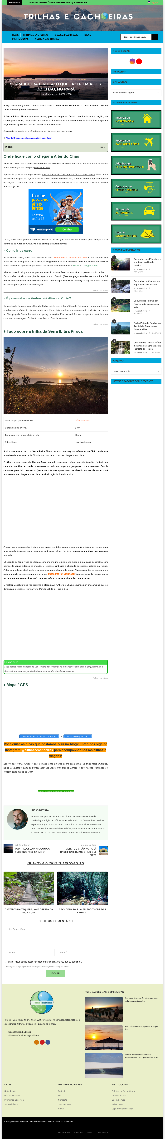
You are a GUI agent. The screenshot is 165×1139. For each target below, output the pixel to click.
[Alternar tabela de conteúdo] (100, 147)
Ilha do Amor (50, 791)
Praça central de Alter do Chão (70, 257)
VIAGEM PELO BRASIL (66, 34)
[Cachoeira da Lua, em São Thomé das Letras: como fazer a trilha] (82, 888)
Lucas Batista (47, 94)
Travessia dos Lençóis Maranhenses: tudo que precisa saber (59, 2)
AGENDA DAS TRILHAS (47, 39)
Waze (76, 265)
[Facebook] (121, 2)
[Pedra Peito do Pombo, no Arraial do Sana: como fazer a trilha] (120, 328)
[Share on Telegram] (67, 798)
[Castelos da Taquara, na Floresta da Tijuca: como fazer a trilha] (29, 888)
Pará (56, 791)
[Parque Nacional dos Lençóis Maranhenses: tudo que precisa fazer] (104, 1065)
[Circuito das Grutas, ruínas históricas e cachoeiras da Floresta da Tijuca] (120, 347)
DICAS (87, 34)
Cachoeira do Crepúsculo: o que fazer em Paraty (147, 283)
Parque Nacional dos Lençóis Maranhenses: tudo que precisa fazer (141, 1056)
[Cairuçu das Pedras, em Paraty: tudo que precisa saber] (120, 305)
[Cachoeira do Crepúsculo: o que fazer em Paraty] (120, 286)
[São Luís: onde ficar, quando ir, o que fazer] (104, 1037)
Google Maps (90, 265)
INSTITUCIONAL (20, 39)
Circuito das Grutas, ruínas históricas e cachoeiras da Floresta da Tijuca (147, 345)
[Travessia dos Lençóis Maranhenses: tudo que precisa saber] (104, 1009)
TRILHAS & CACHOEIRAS (35, 34)
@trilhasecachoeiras (37, 750)
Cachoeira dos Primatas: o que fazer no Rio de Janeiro (147, 262)
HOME (15, 34)
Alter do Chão (42, 791)
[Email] (116, 2)
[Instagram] (109, 2)
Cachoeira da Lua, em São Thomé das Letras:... (82, 911)
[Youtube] (42, 1042)
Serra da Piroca (69, 791)
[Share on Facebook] (55, 798)
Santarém (61, 791)
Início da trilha (82, 420)
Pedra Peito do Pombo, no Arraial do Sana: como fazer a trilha (147, 326)
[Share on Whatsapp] (61, 798)
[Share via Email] (72, 798)
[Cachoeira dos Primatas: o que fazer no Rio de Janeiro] (120, 264)
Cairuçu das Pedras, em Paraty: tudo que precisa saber (146, 304)
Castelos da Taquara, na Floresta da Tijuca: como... (29, 911)
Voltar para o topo (100, 291)
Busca (154, 37)
